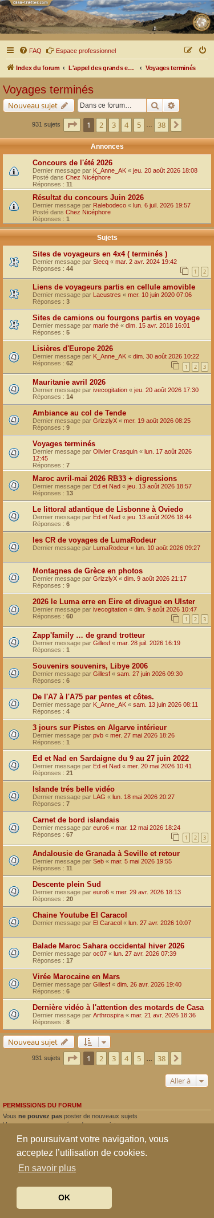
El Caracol (107, 922)
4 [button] (126, 125)
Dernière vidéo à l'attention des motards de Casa (118, 1007)
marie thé (106, 325)
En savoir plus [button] (47, 1168)
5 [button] (139, 125)
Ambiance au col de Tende (79, 413)
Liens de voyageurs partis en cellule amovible (114, 287)
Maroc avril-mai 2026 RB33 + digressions (105, 478)
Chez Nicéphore (88, 177)
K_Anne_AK (109, 170)
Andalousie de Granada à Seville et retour (106, 853)
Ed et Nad (106, 486)
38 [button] (161, 125)
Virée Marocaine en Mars (76, 976)
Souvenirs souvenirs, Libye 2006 (90, 666)
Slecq (100, 261)
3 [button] (114, 125)
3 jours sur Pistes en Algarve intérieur (100, 727)
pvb (98, 735)
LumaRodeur (111, 547)
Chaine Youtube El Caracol (80, 915)
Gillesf (101, 642)
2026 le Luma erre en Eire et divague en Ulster (114, 601)
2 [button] (101, 125)
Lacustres (107, 294)
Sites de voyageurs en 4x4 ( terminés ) (100, 254)
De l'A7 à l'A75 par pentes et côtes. (93, 696)
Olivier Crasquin (115, 451)
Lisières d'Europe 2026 (73, 348)
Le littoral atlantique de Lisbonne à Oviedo (108, 509)
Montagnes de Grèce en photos (88, 571)
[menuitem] (30, 51)
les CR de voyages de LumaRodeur (94, 540)
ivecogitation (110, 389)
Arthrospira (108, 1015)
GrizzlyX (105, 420)
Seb (98, 861)
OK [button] (64, 1197)
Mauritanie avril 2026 (69, 382)
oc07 (100, 953)
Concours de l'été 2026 (72, 162)
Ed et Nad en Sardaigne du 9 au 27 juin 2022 (111, 758)
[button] (71, 125)
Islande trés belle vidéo (74, 789)
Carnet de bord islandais (76, 820)
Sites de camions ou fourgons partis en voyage (116, 317)
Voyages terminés (48, 89)
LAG (99, 796)
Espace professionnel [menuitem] (86, 50)
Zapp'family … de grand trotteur (89, 635)
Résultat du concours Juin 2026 (88, 197)
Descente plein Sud (67, 884)
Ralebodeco (109, 205)
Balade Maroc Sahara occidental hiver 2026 (108, 946)
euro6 (101, 827)
